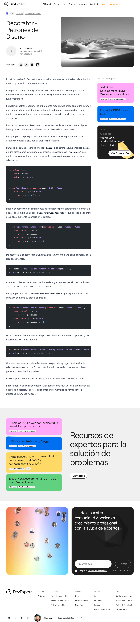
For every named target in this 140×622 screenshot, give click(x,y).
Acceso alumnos (110, 4)
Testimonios (98, 600)
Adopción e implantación (60, 600)
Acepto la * (93, 571)
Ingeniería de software (33, 13)
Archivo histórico (81, 600)
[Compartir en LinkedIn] (37, 64)
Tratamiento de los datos (122, 571)
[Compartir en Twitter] (26, 64)
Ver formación (120, 153)
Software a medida (58, 605)
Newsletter (79, 605)
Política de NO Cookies (124, 600)
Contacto (94, 4)
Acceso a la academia (102, 609)
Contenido (79, 591)
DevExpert (97, 591)
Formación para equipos (59, 596)
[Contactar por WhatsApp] (37, 618)
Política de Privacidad (97, 570)
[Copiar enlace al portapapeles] (20, 64)
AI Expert (47, 4)
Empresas (58, 4)
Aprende (41, 591)
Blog (71, 4)
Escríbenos (49, 618)
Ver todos (79, 475)
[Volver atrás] (7, 13)
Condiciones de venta (124, 596)
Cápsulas (20, 13)
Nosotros (83, 4)
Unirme (122, 564)
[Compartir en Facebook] (32, 64)
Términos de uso (121, 609)
